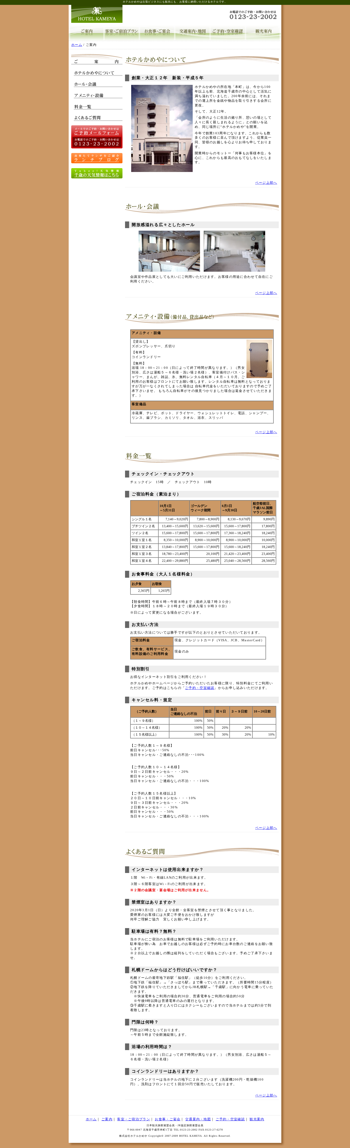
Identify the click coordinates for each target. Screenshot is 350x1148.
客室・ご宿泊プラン (121, 33)
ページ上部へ (266, 183)
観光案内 (263, 33)
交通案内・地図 (192, 33)
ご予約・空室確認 (227, 33)
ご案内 (86, 33)
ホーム (76, 45)
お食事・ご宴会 (157, 33)
